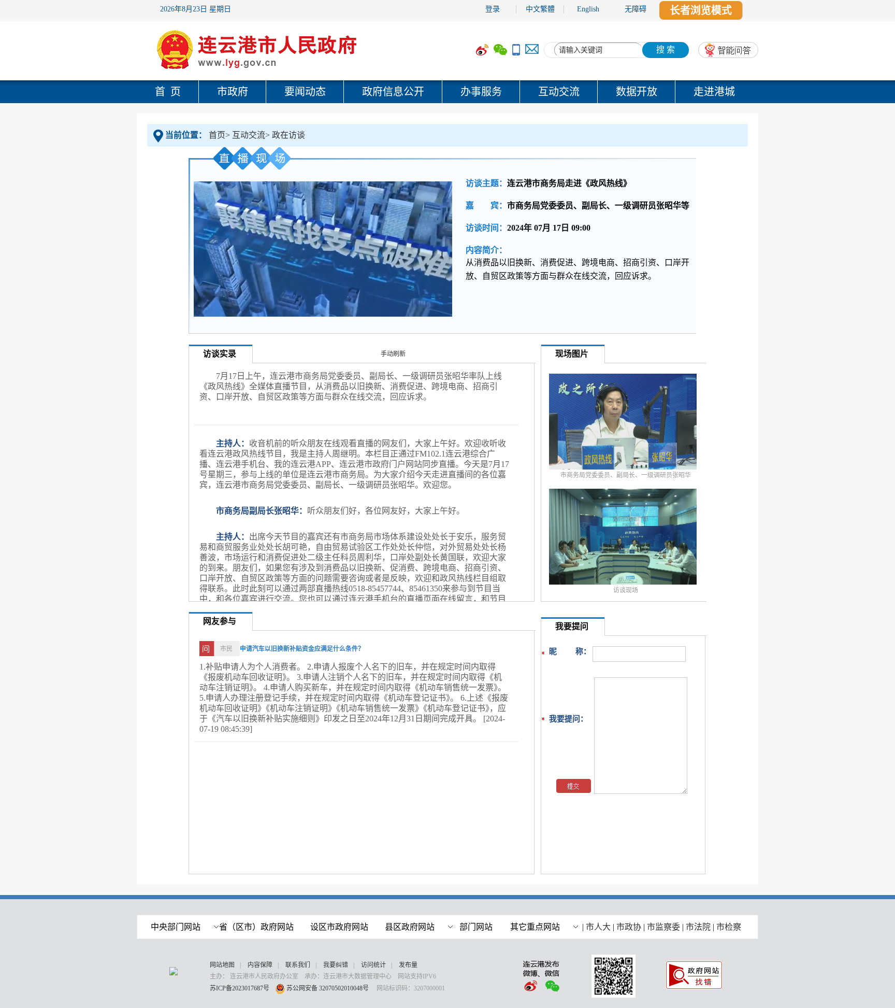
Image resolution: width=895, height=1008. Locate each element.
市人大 (598, 926)
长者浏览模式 (701, 10)
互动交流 (559, 91)
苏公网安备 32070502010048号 (328, 988)
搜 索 (665, 49)
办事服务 (481, 91)
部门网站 (476, 926)
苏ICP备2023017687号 (239, 988)
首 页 (168, 91)
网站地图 (222, 965)
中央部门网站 (175, 926)
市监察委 (663, 926)
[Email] (532, 50)
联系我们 (297, 965)
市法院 (698, 926)
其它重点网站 (535, 926)
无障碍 (635, 9)
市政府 (232, 91)
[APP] (516, 50)
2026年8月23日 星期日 (195, 9)
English (588, 9)
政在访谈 (288, 135)
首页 (217, 135)
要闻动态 (305, 91)
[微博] (482, 50)
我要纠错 (335, 965)
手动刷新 (393, 354)
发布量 (408, 965)
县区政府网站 (410, 926)
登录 (492, 9)
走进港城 (714, 91)
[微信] (500, 50)
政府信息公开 (393, 91)
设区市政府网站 (339, 926)
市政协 (628, 926)
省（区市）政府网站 (256, 926)
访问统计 (373, 965)
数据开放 (636, 91)
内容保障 (260, 965)
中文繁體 (540, 9)
